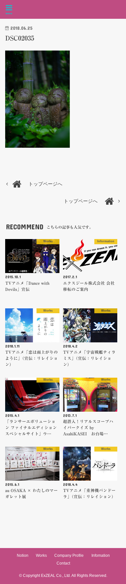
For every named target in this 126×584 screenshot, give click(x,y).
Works (41, 555)
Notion (22, 555)
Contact (63, 563)
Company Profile (69, 555)
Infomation (100, 555)
